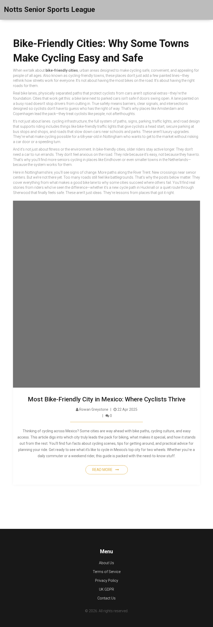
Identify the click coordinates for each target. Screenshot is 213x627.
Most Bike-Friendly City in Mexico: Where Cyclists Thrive (106, 399)
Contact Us (106, 598)
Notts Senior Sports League (49, 9)
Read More (102, 470)
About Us (106, 563)
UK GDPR (106, 589)
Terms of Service (107, 572)
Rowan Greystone (93, 409)
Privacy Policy (106, 580)
